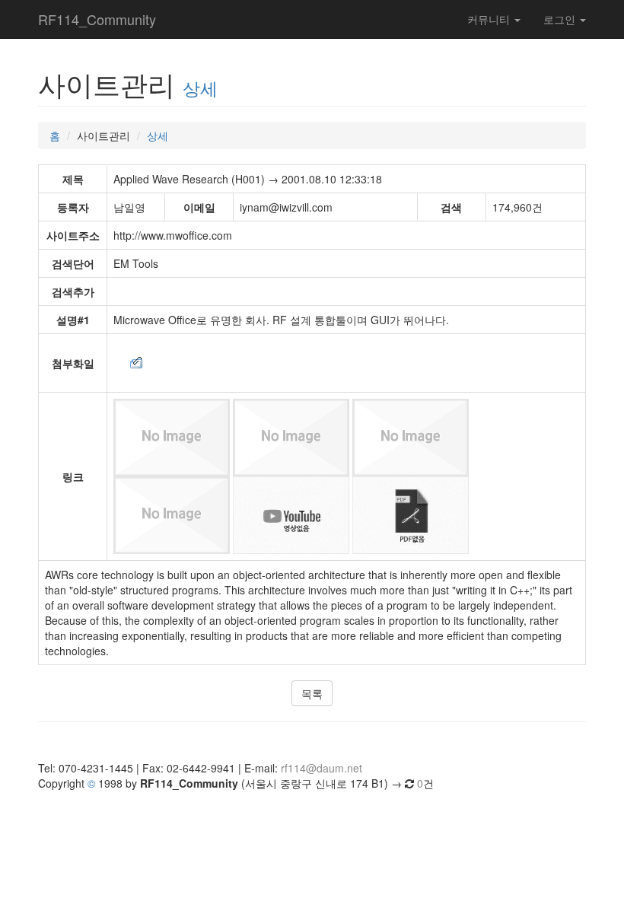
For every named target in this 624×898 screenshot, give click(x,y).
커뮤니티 (490, 19)
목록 (312, 693)
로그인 (560, 19)
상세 (200, 87)
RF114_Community (97, 19)
